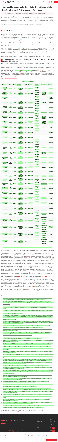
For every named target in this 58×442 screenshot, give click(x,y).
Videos (19, 1)
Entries (15, 1)
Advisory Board (39, 421)
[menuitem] (51, 2)
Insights (36, 1)
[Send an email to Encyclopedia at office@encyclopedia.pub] (10, 431)
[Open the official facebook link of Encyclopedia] (21, 431)
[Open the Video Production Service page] (53, 428)
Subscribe (4, 430)
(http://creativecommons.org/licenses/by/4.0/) (10, 411)
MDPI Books (52, 421)
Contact (38, 425)
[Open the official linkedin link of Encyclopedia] (15, 431)
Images (23, 1)
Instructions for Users (40, 422)
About (40, 1)
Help (37, 424)
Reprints (32, 1)
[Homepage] (3, 2)
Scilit (51, 424)
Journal (27, 1)
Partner (38, 427)
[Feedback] (53, 431)
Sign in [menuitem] (47, 1)
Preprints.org (52, 422)
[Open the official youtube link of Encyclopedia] (18, 431)
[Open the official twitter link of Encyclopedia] (13, 431)
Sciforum (52, 419)
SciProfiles (52, 425)
